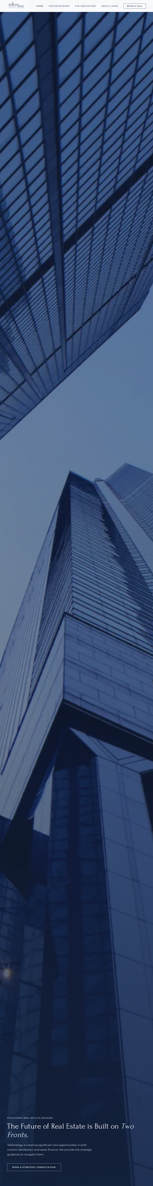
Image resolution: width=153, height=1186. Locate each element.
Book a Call (134, 6)
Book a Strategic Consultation (34, 1167)
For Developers (59, 6)
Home (39, 6)
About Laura (109, 6)
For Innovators (85, 6)
